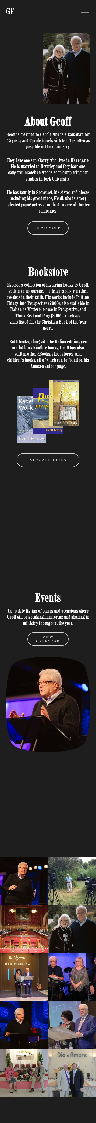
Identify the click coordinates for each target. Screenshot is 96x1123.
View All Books (48, 460)
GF (10, 11)
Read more (48, 228)
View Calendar (48, 639)
